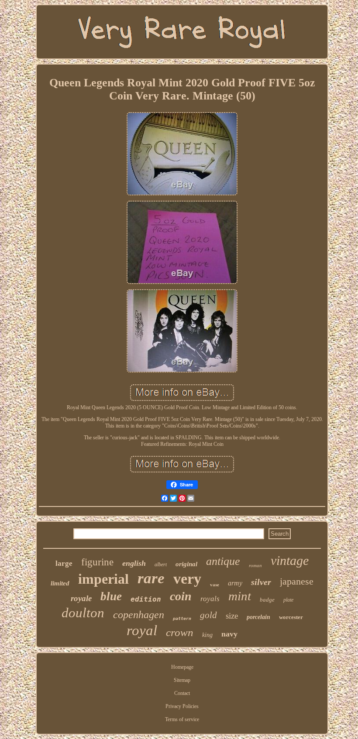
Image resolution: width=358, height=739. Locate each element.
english (134, 563)
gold (208, 615)
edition (146, 599)
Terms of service (182, 719)
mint (239, 596)
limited (60, 583)
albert (161, 564)
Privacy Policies (182, 706)
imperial (103, 579)
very (187, 579)
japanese (296, 581)
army (235, 583)
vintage (290, 560)
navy (229, 634)
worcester (291, 617)
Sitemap (182, 680)
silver (261, 582)
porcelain (258, 617)
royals (210, 599)
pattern (182, 618)
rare (151, 578)
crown (179, 632)
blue (111, 596)
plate (288, 600)
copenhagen (138, 614)
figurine (97, 562)
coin (181, 596)
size (232, 615)
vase (214, 584)
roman (255, 565)
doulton (83, 612)
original (186, 564)
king (207, 635)
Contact (182, 693)
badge (267, 599)
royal (142, 630)
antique (223, 561)
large (63, 563)
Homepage (182, 667)
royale (81, 598)
